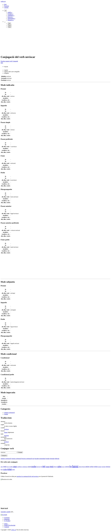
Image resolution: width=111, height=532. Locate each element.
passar (99, 466)
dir (41, 466)
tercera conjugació (27, 458)
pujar (87, 466)
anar (15, 466)
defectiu (57, 458)
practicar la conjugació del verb (28, 476)
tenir (52, 466)
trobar (96, 466)
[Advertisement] (53, 41)
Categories (4, 455)
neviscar (6, 429)
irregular (52, 458)
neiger (6, 432)
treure (63, 466)
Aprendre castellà (5, 512)
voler (5, 469)
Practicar (6, 6)
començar (24, 466)
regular (6, 414)
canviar (67, 466)
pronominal (42, 458)
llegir (2, 469)
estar (9, 469)
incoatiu (37, 458)
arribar (91, 466)
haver (75, 466)
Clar (9, 23)
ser (43, 466)
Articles (6, 7)
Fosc (9, 25)
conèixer (19, 466)
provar (38, 466)
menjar (108, 466)
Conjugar (20, 452)
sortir (13, 469)
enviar (80, 466)
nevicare (6, 435)
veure (48, 466)
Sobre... (6, 523)
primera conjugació (9, 412)
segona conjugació (17, 458)
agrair (29, 466)
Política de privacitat (9, 525)
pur (33, 458)
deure (55, 466)
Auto (9, 27)
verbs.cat (3, 1)
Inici (5, 4)
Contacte (6, 527)
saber (59, 466)
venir (5, 466)
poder (33, 466)
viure (8, 466)
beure (83, 466)
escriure (104, 466)
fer (70, 466)
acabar (11, 466)
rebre (2, 466)
